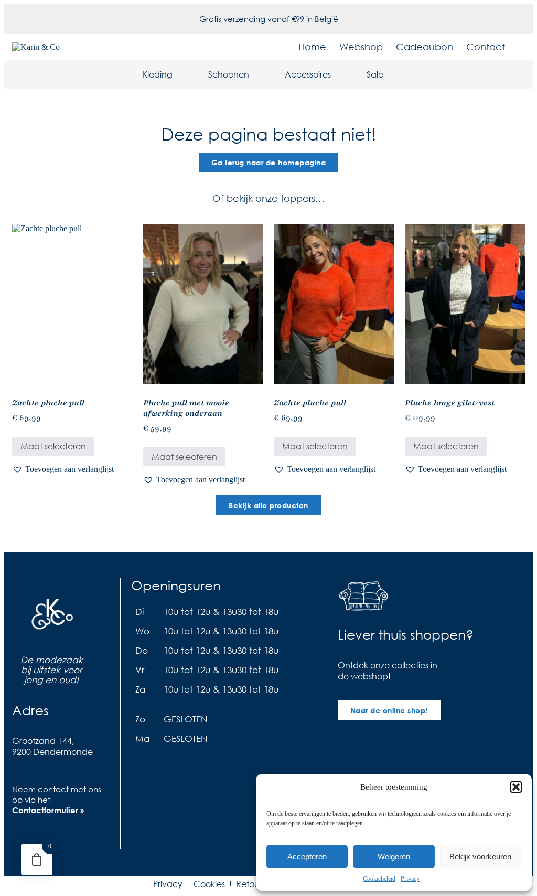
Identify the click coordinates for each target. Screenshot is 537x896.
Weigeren (394, 856)
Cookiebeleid (379, 878)
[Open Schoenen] (256, 74)
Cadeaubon (424, 46)
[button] (516, 787)
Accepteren (307, 856)
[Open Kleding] (179, 74)
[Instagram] (41, 841)
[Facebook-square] (20, 841)
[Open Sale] (390, 74)
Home (312, 46)
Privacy (410, 878)
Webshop (361, 46)
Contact (485, 46)
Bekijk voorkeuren (480, 856)
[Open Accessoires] (338, 74)
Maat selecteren (53, 445)
